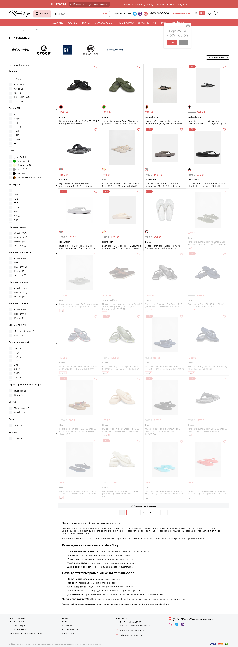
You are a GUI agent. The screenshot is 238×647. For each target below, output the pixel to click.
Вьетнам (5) (20, 391)
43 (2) (17, 122)
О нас (65, 621)
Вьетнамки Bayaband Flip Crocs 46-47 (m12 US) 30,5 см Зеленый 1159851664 (121, 367)
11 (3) (16, 195)
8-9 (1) (17, 215)
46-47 (63, 373)
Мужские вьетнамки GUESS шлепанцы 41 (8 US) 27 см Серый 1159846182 (207, 430)
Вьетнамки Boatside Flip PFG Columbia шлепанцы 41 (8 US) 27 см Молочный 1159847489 (121, 248)
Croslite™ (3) (20, 233)
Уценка (18, 438)
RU (202, 13)
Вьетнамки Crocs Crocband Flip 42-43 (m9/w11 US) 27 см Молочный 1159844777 (120, 493)
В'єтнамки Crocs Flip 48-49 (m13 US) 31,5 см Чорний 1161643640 (79, 122)
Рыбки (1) (19, 335)
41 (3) (16, 114)
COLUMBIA (20, 49)
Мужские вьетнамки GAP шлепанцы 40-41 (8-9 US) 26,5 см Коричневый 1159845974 (77, 431)
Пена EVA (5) (20, 292)
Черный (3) (22, 173)
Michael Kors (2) (22, 97)
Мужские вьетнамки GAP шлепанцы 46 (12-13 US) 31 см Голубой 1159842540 (164, 492)
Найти (104, 13)
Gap (67, 49)
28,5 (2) (17, 369)
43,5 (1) (17, 127)
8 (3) (16, 211)
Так (172, 42)
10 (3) (16, 190)
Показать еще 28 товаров (145, 506)
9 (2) (16, 219)
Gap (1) (17, 93)
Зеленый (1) (23, 161)
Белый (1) (21, 157)
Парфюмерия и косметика (136, 22)
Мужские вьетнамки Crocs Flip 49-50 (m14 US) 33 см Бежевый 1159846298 (120, 430)
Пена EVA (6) (20, 314)
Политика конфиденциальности (25, 633)
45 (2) (17, 135)
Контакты (67, 625)
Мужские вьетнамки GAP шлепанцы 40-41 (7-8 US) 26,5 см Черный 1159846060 (163, 431)
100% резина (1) (22, 408)
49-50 (106, 436)
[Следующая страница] (165, 512)
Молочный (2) (24, 165)
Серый (61, 169)
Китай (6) (19, 395)
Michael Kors (91, 49)
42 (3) (17, 118)
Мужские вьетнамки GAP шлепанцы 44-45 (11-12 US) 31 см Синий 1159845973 (164, 367)
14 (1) (16, 207)
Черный (61, 107)
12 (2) (16, 199)
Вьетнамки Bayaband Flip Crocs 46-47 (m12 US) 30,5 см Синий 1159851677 (78, 367)
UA (195, 13)
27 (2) (17, 352)
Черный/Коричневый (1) (29, 177)
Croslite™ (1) (20, 412)
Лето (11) (18, 425)
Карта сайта (68, 633)
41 (190, 436)
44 (61, 311)
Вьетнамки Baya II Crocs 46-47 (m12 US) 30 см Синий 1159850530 (207, 367)
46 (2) (17, 139)
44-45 (149, 373)
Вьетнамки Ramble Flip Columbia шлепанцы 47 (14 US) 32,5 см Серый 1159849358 (77, 248)
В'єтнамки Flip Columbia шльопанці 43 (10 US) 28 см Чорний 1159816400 (207, 184)
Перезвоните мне (181, 13)
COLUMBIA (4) (21, 84)
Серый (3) (22, 169)
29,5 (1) (17, 377)
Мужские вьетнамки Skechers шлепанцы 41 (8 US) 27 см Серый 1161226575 (75, 186)
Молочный (104, 169)
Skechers (114, 49)
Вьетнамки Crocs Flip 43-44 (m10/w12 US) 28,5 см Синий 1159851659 (206, 305)
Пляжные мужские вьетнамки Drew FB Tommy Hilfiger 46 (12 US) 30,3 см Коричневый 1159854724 (122, 306)
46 (190, 249)
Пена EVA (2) (20, 237)
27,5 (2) (17, 356)
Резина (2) (19, 318)
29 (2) (17, 373)
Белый (146, 231)
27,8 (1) (17, 361)
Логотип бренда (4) (24, 331)
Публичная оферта (18, 629)
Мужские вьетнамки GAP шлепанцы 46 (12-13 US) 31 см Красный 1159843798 (207, 492)
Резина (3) (19, 271)
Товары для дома (173, 22)
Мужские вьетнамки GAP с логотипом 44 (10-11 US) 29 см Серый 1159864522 (78, 305)
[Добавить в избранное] (96, 67)
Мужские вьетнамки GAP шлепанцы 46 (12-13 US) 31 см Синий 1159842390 (77, 492)
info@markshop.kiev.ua (131, 635)
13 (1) (16, 203)
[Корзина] (216, 13)
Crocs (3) (18, 89)
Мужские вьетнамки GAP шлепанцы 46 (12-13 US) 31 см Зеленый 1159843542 (207, 243)
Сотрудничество (70, 629)
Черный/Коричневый (147, 107)
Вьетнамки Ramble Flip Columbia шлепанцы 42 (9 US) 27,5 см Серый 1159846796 (162, 186)
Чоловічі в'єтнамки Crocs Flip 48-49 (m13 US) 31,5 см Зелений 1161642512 (120, 122)
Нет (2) (17, 263)
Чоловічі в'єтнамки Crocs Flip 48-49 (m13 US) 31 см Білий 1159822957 (163, 247)
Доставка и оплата (18, 621)
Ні (183, 42)
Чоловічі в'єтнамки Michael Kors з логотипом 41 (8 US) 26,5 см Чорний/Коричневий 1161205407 (163, 123)
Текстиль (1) (20, 245)
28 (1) (16, 365)
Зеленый (104, 107)
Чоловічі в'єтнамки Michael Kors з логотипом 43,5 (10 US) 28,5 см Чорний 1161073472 (207, 123)
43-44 (191, 311)
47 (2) (17, 143)
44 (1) (16, 131)
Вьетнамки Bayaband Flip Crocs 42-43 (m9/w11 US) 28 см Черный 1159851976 (163, 305)
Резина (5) (19, 241)
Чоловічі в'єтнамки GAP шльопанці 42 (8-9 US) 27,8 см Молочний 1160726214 (121, 184)
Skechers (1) (20, 101)
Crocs (44, 49)
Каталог (38, 13)
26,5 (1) (17, 348)
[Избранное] (209, 13)
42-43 (148, 311)
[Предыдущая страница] (122, 512)
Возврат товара (17, 625)
